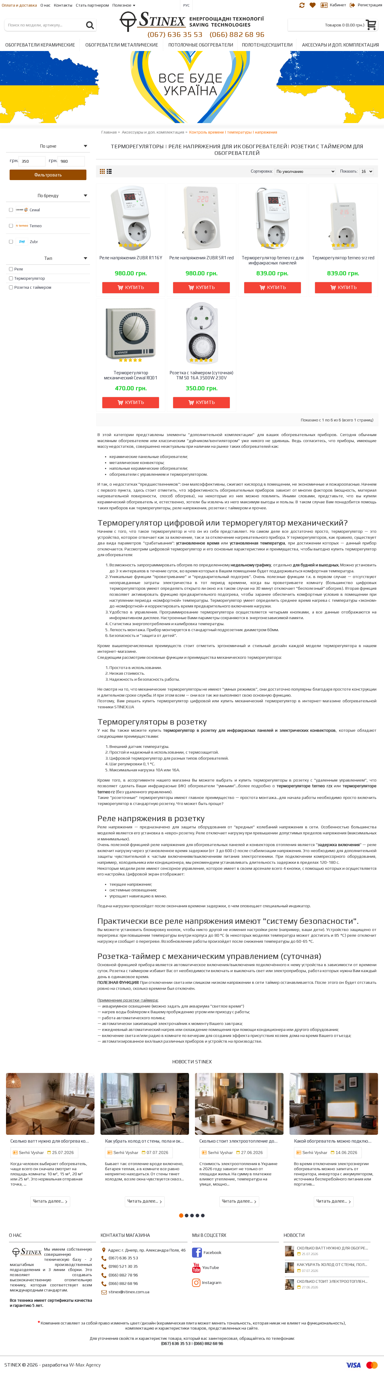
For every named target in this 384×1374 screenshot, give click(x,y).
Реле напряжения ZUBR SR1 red (201, 257)
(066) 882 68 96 (237, 34)
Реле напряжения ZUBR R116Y (130, 257)
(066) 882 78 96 (123, 1275)
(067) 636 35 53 (174, 34)
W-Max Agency (84, 1365)
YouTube (210, 1267)
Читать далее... (48, 1201)
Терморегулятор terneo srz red (343, 257)
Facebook (212, 1252)
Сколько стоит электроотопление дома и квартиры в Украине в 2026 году (239, 1140)
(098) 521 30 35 (123, 1266)
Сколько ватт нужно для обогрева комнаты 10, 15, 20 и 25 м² (50, 1140)
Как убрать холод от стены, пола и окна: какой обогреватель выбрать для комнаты (144, 1140)
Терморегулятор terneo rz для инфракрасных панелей (273, 260)
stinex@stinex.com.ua (129, 1292)
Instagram (211, 1282)
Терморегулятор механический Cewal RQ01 (131, 375)
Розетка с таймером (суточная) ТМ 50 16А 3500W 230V (201, 375)
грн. (14, 160)
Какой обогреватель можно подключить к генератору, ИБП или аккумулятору (334, 1140)
